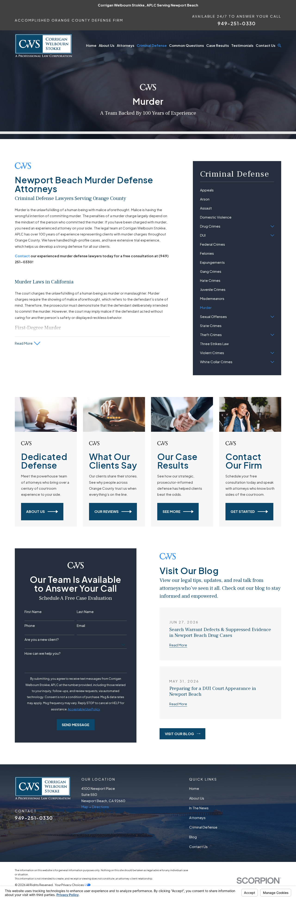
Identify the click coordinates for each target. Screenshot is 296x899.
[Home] (43, 45)
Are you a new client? (42, 639)
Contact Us (198, 846)
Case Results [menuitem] (217, 45)
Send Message (75, 724)
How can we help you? (43, 653)
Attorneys (197, 817)
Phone (30, 625)
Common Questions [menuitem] (186, 45)
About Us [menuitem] (106, 45)
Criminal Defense (203, 827)
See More (171, 511)
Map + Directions (95, 806)
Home (194, 788)
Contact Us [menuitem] (265, 45)
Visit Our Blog (179, 733)
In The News (199, 808)
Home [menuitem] (91, 45)
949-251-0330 (237, 23)
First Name (33, 612)
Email (81, 625)
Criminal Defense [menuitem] (152, 45)
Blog (193, 837)
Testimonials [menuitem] (242, 45)
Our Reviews (106, 511)
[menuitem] (237, 190)
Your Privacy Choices (69, 885)
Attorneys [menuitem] (125, 45)
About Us (35, 511)
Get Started (243, 511)
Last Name (85, 612)
